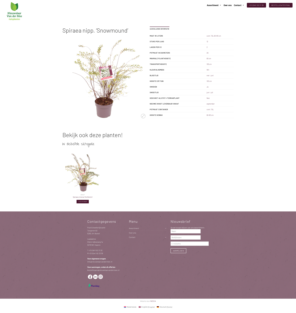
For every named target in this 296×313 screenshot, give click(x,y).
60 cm (209, 58)
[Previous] (67, 78)
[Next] (142, 78)
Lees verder (82, 201)
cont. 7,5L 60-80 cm (214, 36)
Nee (208, 98)
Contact (237, 5)
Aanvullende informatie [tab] (159, 29)
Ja (207, 87)
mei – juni (210, 75)
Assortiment (213, 5)
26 (207, 53)
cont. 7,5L (210, 109)
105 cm (209, 64)
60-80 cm (210, 115)
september (211, 104)
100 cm (209, 81)
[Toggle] (165, 228)
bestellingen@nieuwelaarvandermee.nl (103, 270)
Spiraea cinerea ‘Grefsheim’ (83, 197)
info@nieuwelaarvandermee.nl (99, 262)
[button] (143, 116)
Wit (208, 70)
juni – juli (210, 92)
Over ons (228, 5)
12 (207, 41)
